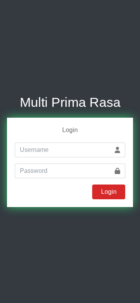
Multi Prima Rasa (70, 102)
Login (109, 191)
